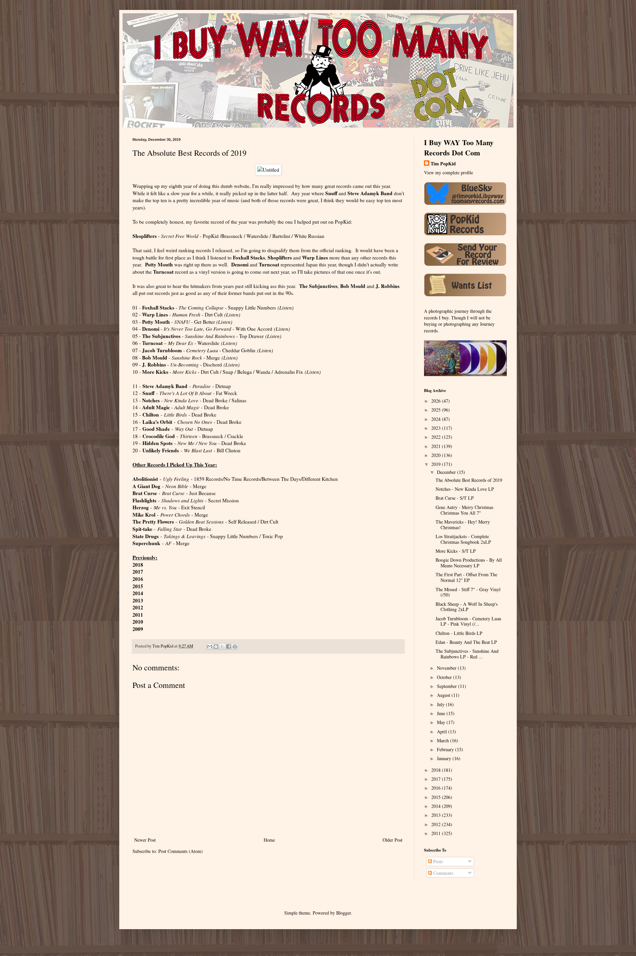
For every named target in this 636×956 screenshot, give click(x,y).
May (442, 722)
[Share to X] (222, 646)
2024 (436, 419)
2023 (436, 428)
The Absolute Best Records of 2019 (469, 480)
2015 (137, 586)
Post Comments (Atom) (180, 851)
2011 (436, 833)
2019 (436, 464)
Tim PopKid (443, 163)
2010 (137, 621)
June (442, 713)
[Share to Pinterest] (235, 646)
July (441, 704)
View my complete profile (448, 172)
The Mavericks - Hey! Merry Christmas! (463, 525)
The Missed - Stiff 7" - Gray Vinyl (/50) (468, 592)
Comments (442, 873)
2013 (436, 815)
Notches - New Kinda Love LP (465, 489)
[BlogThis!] (216, 646)
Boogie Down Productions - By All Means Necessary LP (469, 563)
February (446, 749)
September (447, 686)
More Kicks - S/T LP (456, 551)
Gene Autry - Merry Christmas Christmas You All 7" (464, 510)
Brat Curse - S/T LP (455, 498)
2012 (137, 607)
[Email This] (209, 646)
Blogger (343, 913)
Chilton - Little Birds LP (459, 633)
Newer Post (145, 840)
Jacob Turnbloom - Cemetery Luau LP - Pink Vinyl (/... (468, 621)
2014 (436, 806)
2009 (137, 629)
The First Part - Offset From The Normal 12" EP (466, 577)
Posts (437, 861)
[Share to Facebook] (228, 646)
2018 (436, 770)
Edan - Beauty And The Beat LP (466, 642)
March (443, 740)
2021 (436, 446)
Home (269, 840)
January (444, 758)
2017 (436, 779)
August (444, 695)
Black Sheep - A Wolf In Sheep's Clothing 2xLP (467, 607)
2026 (436, 401)
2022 (436, 437)
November (447, 668)
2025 (436, 410)
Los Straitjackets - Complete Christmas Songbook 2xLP (463, 539)
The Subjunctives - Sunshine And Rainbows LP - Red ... (467, 654)
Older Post (392, 840)
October (445, 677)
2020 (436, 455)
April (442, 731)
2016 (137, 579)
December (447, 472)
